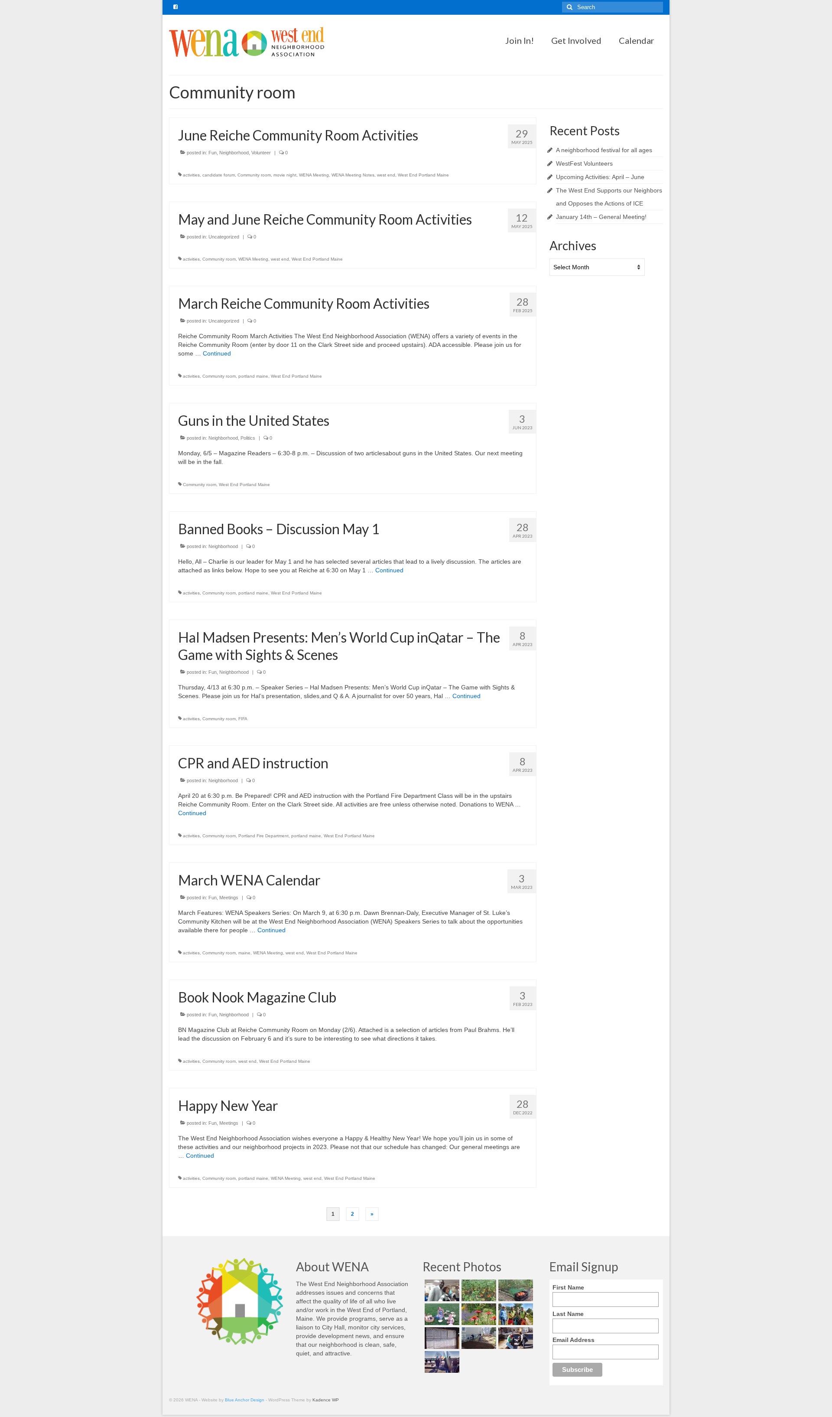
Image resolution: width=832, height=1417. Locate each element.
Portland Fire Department (263, 835)
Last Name (568, 1313)
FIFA (242, 718)
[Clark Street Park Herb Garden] (477, 1314)
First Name (568, 1287)
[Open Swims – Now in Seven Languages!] (440, 1338)
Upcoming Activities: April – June (600, 176)
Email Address (573, 1339)
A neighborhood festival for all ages (604, 150)
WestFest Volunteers (584, 163)
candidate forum (218, 175)
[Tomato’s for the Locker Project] (514, 1290)
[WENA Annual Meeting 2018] (440, 1290)
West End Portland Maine (423, 175)
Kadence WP (325, 1399)
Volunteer (261, 152)
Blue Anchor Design (244, 1399)
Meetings (228, 897)
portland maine (253, 376)
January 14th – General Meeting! (601, 216)
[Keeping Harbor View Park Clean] (514, 1314)
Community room (254, 175)
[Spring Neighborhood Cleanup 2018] (514, 1338)
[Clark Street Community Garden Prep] (477, 1338)
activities (191, 175)
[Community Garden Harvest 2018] (477, 1290)
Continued (217, 353)
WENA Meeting (314, 175)
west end (386, 175)
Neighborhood (234, 152)
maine (244, 952)
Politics (247, 438)
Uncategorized (223, 236)
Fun (212, 152)
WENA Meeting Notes (353, 175)
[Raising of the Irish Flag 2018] (440, 1362)
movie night (284, 175)
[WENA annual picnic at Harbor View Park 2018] (440, 1314)
